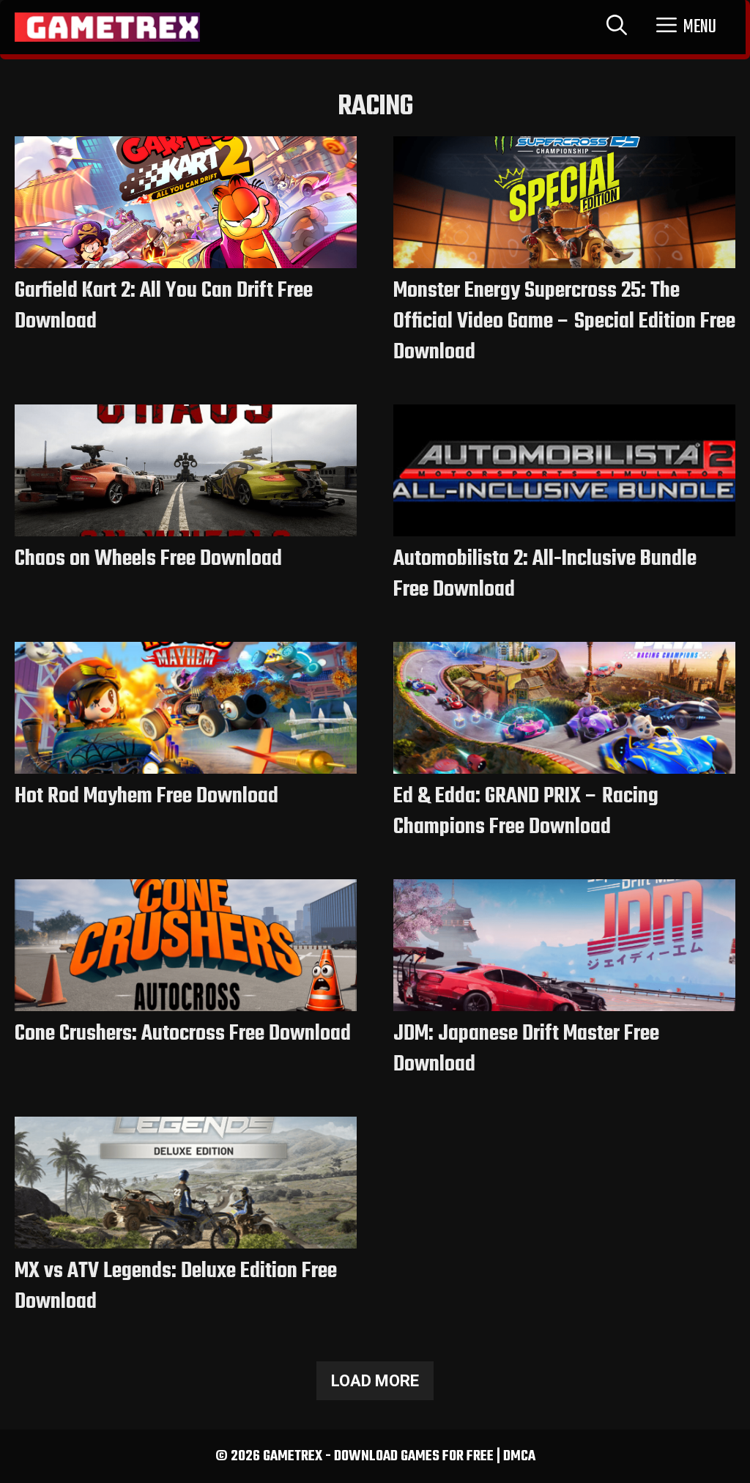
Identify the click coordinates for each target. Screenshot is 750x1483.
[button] (686, 27)
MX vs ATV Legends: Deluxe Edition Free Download (176, 1286)
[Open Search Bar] (617, 27)
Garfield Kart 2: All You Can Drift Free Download (164, 306)
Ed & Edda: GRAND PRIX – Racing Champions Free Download (525, 812)
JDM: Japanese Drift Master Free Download (526, 1049)
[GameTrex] (107, 27)
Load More (375, 1381)
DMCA (519, 1456)
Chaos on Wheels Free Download (148, 559)
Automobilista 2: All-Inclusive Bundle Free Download (545, 574)
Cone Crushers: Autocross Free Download (183, 1034)
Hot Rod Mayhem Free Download (146, 796)
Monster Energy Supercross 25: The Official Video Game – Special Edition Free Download (564, 321)
